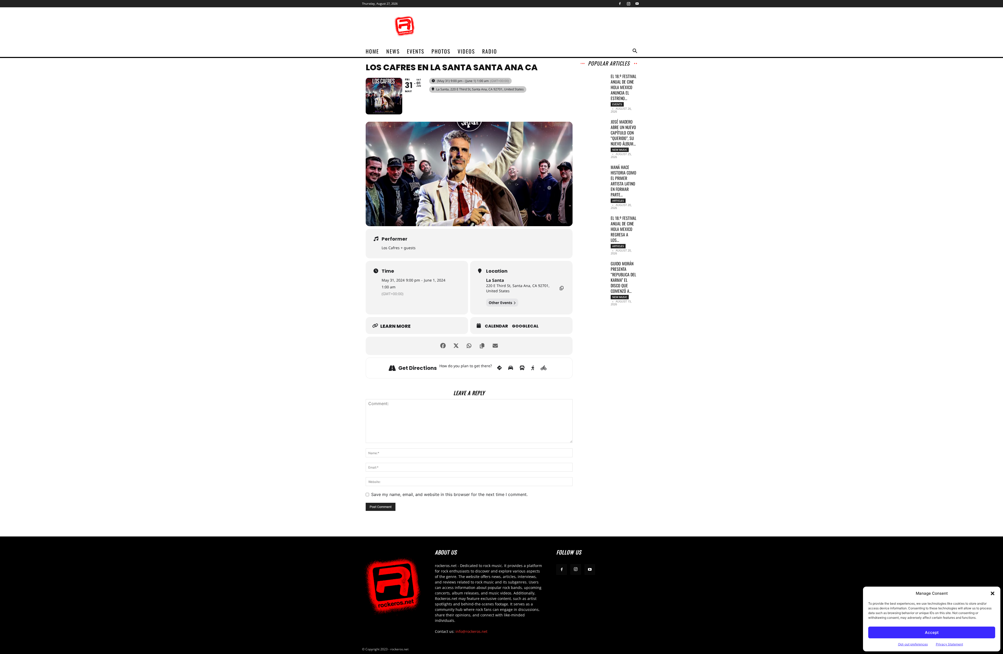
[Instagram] (628, 3)
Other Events (500, 302)
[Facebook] (620, 3)
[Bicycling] (543, 368)
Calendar (496, 326)
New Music (619, 149)
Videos (466, 51)
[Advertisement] (546, 26)
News (393, 51)
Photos (440, 51)
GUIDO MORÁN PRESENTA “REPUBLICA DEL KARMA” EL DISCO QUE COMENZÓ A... (623, 277)
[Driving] (511, 368)
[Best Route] (499, 368)
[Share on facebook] (443, 345)
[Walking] (533, 368)
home (372, 51)
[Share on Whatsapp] (469, 345)
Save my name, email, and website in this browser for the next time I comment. (449, 494)
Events (415, 51)
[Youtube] (637, 3)
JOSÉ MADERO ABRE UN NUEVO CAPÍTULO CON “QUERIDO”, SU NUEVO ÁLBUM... (623, 133)
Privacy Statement (949, 644)
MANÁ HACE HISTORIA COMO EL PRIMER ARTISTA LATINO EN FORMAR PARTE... (623, 181)
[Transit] (522, 368)
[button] (992, 593)
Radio (489, 51)
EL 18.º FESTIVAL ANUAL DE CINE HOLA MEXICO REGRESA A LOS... (623, 229)
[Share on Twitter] (456, 345)
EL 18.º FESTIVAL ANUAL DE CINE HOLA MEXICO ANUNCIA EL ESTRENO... (623, 87)
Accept (932, 632)
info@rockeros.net (471, 631)
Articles (618, 200)
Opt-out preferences (913, 644)
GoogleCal (525, 326)
